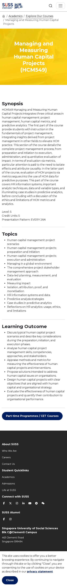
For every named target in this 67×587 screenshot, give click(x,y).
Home (3, 16)
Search (50, 5)
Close (10, 580)
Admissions (8, 483)
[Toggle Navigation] (60, 5)
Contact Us (8, 463)
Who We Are (9, 450)
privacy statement (40, 571)
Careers (6, 457)
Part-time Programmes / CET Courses (32, 416)
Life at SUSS (9, 490)
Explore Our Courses (39, 16)
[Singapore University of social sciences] (16, 5)
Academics (15, 16)
